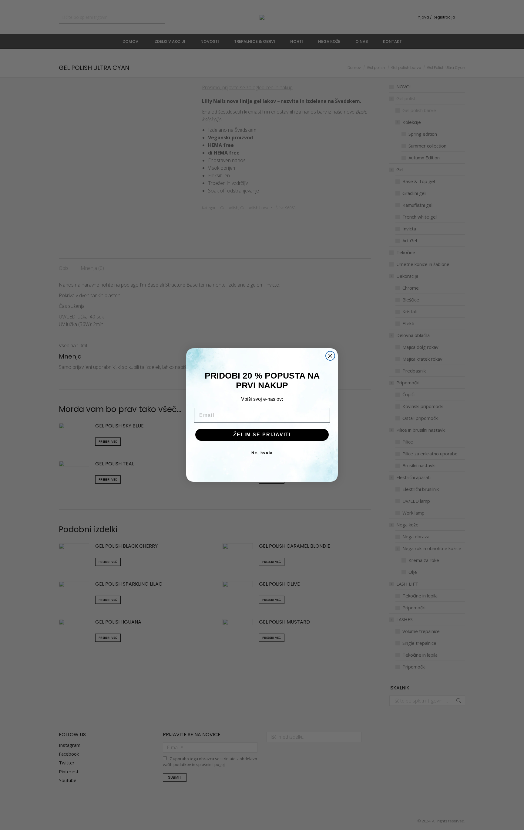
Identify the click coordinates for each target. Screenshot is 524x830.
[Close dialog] (330, 355)
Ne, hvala (262, 453)
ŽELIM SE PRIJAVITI (262, 434)
